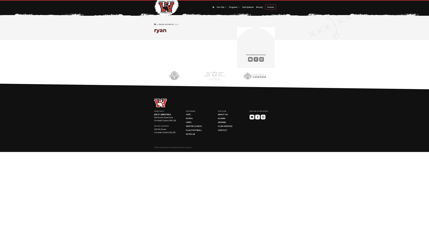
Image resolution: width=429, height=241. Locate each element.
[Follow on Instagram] (261, 59)
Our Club (220, 7)
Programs (233, 7)
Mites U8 (190, 134)
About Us (223, 114)
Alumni (221, 118)
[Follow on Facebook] (256, 59)
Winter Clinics (194, 126)
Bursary (259, 7)
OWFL (189, 122)
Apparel (222, 122)
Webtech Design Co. (185, 147)
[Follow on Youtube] (250, 59)
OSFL (188, 114)
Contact (270, 7)
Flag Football (194, 130)
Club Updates (248, 7)
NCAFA (189, 118)
